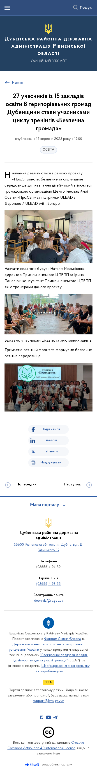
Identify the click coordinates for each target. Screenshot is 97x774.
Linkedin (50, 440)
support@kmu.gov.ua (48, 701)
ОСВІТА (48, 149)
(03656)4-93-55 (48, 584)
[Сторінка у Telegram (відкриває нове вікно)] (55, 717)
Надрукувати (50, 462)
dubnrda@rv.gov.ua (48, 601)
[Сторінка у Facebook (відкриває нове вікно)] (41, 717)
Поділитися (51, 429)
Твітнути (51, 451)
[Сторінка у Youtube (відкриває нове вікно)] (48, 717)
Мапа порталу (44, 505)
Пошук (86, 8)
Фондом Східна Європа (62, 639)
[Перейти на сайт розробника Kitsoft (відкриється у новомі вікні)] (32, 764)
